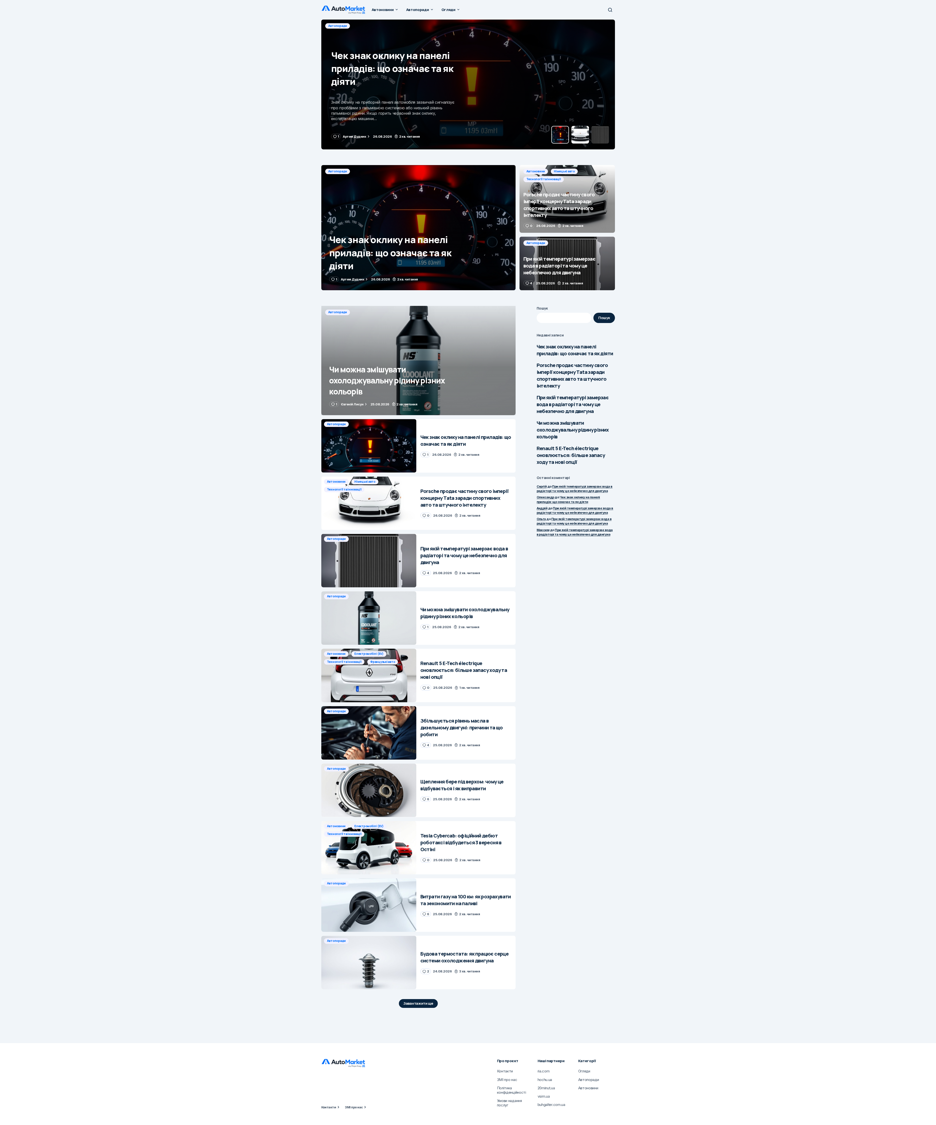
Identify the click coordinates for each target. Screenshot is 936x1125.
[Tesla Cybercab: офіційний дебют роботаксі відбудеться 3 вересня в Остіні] (368, 848)
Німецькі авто (366, 26)
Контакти (328, 1107)
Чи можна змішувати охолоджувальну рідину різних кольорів (573, 430)
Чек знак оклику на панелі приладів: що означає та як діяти (575, 350)
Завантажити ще (418, 1003)
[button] (610, 10)
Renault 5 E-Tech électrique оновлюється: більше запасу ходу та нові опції (571, 455)
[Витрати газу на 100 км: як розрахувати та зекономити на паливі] (368, 905)
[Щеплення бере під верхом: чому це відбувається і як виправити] (368, 790)
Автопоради (337, 171)
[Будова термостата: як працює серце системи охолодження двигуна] (368, 962)
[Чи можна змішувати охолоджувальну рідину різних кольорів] (418, 360)
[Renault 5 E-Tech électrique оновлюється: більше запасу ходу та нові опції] (368, 675)
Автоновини (337, 26)
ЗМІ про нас (354, 1107)
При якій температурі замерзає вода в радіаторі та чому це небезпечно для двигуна (573, 404)
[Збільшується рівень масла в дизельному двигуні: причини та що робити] (368, 733)
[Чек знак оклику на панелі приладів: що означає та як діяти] (418, 227)
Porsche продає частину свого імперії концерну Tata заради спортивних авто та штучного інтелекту (572, 375)
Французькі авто (382, 662)
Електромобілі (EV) (368, 654)
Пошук (542, 308)
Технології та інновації (402, 26)
